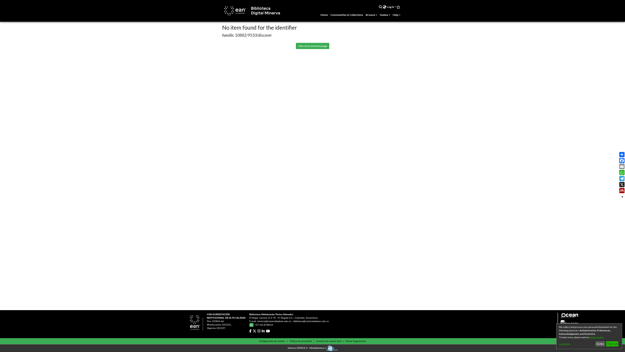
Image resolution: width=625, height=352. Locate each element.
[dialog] (589, 336)
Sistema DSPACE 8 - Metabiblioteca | (307, 348)
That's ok (612, 343)
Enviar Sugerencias (356, 341)
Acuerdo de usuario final (328, 341)
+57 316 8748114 (264, 324)
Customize (564, 343)
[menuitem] (384, 7)
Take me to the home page (312, 45)
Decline (600, 343)
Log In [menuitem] (390, 6)
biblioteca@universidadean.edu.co (311, 321)
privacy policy (596, 337)
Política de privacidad (301, 341)
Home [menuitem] (324, 14)
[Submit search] (380, 7)
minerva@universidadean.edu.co (274, 321)
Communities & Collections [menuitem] (346, 14)
